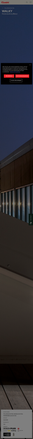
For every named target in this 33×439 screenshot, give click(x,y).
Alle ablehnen (9, 76)
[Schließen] (30, 65)
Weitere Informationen (15, 71)
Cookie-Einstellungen (16, 80)
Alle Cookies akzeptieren (22, 76)
